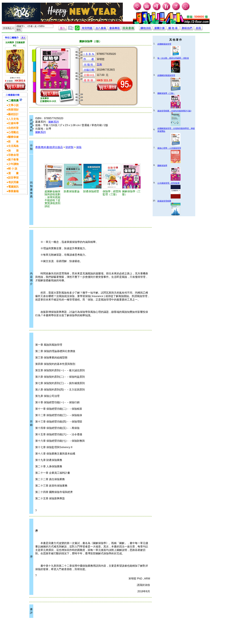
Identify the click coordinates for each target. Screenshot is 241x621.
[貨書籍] (128, 29)
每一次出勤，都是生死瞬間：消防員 (173, 58)
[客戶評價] (71, 29)
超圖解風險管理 (164, 44)
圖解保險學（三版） (166, 93)
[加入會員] (156, 10)
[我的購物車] (147, 10)
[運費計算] (159, 29)
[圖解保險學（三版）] (131, 176)
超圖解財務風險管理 (166, 75)
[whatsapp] (77, 29)
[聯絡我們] (186, 29)
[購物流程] (145, 29)
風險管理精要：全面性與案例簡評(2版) (174, 111)
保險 (78, 147)
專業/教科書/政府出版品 (49, 147)
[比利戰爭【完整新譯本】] (15, 61)
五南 (99, 64)
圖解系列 (53, 121)
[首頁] (185, 10)
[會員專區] (114, 29)
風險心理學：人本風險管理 (169, 148)
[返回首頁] (198, 29)
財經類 (69, 147)
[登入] (62, 29)
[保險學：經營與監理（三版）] (112, 176)
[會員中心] (166, 10)
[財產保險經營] (92, 176)
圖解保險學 (162, 165)
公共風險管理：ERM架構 (168, 183)
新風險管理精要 (164, 201)
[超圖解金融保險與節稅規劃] (54, 176)
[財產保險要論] (73, 176)
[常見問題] (176, 10)
